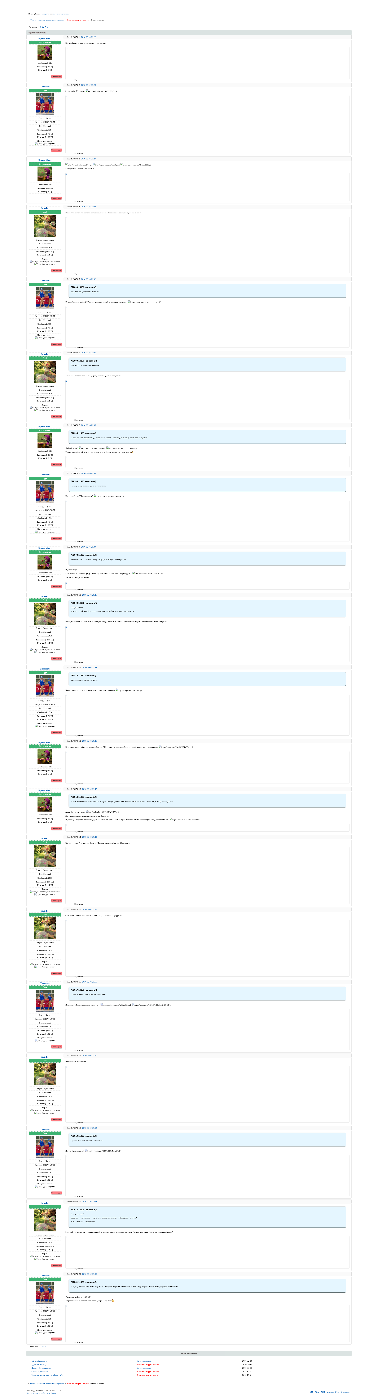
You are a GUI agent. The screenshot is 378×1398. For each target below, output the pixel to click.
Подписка (345, 1392)
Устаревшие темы (144, 1361)
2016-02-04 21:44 (89, 667)
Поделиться (75, 80)
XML (323, 1392)
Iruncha (44, 208)
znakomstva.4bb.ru (48, 1393)
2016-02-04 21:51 (89, 982)
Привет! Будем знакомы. (41, 1368)
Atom (317, 1392)
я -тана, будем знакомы (40, 1371)
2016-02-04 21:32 (88, 207)
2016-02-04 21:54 (89, 1201)
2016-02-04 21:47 (89, 789)
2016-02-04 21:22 (88, 37)
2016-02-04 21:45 (89, 741)
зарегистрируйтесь (61, 14)
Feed (337, 1392)
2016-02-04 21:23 (88, 85)
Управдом (45, 86)
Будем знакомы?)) (38, 1364)
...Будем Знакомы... (39, 1361)
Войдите (45, 14)
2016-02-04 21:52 (89, 1128)
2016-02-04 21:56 (89, 1274)
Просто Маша (45, 38)
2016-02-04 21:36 (88, 353)
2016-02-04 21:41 (89, 595)
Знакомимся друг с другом (78, 20)
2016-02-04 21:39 (88, 473)
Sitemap (330, 1392)
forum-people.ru (33, 1393)
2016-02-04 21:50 (89, 909)
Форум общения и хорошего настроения (47, 20)
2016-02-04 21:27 (88, 159)
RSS (311, 1392)
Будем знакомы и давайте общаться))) (46, 1375)
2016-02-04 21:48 (89, 837)
